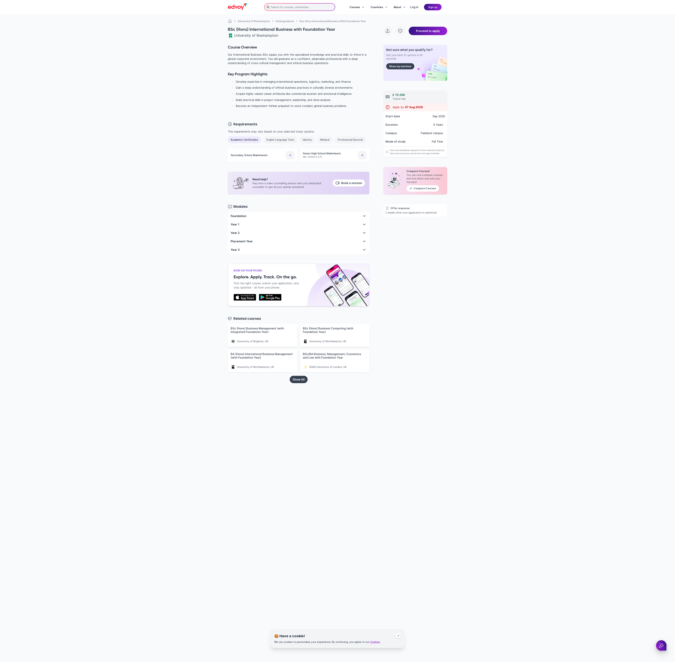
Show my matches (400, 66)
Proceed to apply (428, 31)
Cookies (375, 641)
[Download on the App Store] (245, 297)
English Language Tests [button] (280, 139)
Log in (414, 7)
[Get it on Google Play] (270, 297)
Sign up (432, 7)
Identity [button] (307, 139)
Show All (299, 379)
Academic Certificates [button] (244, 139)
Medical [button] (324, 139)
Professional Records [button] (350, 139)
